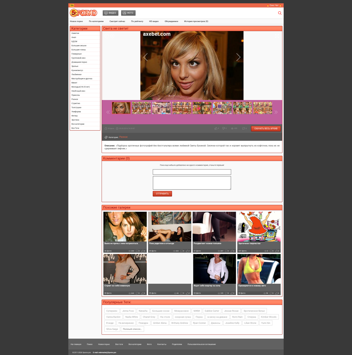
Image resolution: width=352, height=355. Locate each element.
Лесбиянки (76, 74)
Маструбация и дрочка (82, 78)
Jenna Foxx (128, 310)
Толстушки (76, 107)
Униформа (76, 111)
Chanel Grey (149, 317)
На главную (76, 344)
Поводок (143, 323)
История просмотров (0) (196, 21)
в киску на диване (217, 317)
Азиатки (75, 33)
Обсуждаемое (171, 21)
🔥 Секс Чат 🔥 (274, 5)
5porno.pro (87, 352)
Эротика (75, 120)
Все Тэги (75, 128)
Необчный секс (78, 91)
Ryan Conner (199, 323)
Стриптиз (76, 103)
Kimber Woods (269, 317)
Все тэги (119, 344)
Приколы (76, 95)
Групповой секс (79, 58)
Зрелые (75, 66)
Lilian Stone (250, 323)
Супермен (111, 310)
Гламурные (77, 54)
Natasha (143, 310)
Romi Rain (237, 317)
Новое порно (76, 21)
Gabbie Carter (212, 310)
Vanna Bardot (113, 317)
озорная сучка (183, 317)
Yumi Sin (265, 323)
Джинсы (215, 323)
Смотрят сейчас (117, 21)
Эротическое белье (254, 310)
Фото (149, 344)
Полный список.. (132, 329)
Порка (199, 317)
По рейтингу (137, 21)
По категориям (96, 21)
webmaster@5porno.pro (107, 352)
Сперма (252, 317)
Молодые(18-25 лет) (81, 87)
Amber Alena (160, 323)
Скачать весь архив (265, 128)
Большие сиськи (79, 45)
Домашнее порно (79, 62)
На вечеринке (126, 323)
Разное (75, 99)
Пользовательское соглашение (202, 344)
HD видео (154, 21)
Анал (74, 37)
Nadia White (131, 317)
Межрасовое (181, 310)
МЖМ (197, 310)
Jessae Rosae (231, 310)
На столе (165, 317)
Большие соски (160, 310)
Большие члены (79, 50)
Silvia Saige (112, 329)
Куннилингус (77, 70)
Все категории (78, 124)
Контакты (161, 344)
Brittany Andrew (179, 323)
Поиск (90, 344)
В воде (110, 323)
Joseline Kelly (232, 323)
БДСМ (74, 41)
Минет (74, 83)
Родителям (177, 344)
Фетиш (75, 116)
